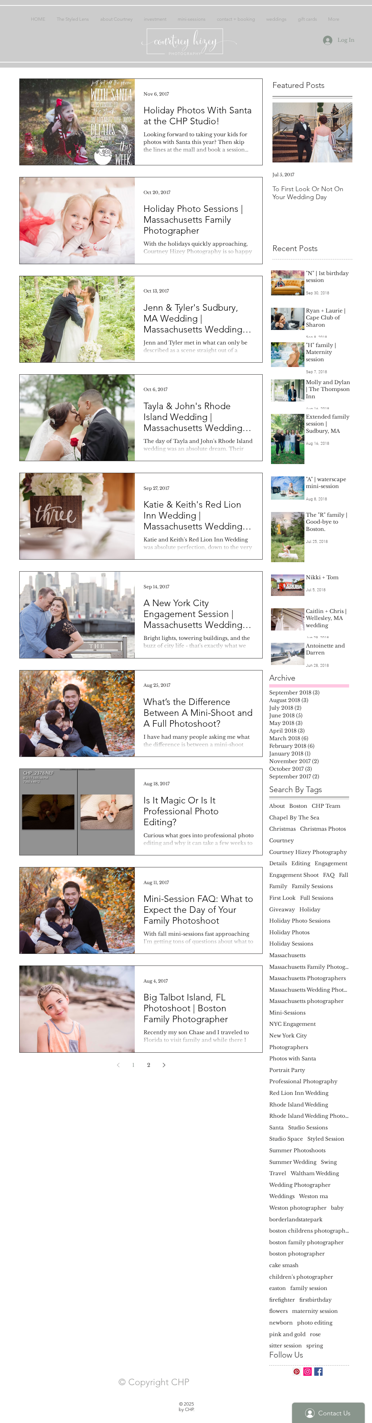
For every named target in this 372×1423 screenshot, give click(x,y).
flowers (278, 1311)
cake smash (284, 1265)
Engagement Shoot (294, 875)
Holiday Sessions (291, 943)
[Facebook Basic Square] (318, 1371)
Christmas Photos (323, 829)
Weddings (282, 1196)
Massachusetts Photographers (307, 978)
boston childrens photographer (309, 1231)
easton (277, 1288)
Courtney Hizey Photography (308, 852)
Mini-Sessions (287, 1012)
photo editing (314, 1322)
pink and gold (287, 1334)
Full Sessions (316, 898)
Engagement (331, 863)
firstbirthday (315, 1300)
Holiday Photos (289, 932)
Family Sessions (312, 886)
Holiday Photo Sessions (299, 921)
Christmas (282, 829)
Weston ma (313, 1196)
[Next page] (163, 1065)
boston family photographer (306, 1242)
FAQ (329, 875)
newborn (281, 1322)
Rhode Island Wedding (298, 1104)
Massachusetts (287, 955)
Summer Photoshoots (297, 1150)
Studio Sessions (308, 1127)
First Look (282, 898)
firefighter (282, 1300)
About (277, 806)
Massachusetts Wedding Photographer (309, 990)
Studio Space (286, 1139)
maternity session (315, 1311)
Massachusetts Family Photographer (309, 967)
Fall (343, 875)
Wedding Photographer (300, 1185)
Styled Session (325, 1139)
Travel (277, 1173)
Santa (276, 1127)
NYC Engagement (292, 1024)
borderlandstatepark (296, 1219)
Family (278, 886)
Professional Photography (303, 1081)
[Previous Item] (284, 132)
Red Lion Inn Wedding (298, 1093)
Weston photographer (298, 1208)
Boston (298, 806)
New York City (288, 1035)
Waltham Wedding (315, 1173)
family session (308, 1288)
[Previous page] (118, 1065)
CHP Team (326, 806)
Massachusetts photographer (306, 1001)
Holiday (309, 909)
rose (315, 1334)
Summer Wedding (292, 1162)
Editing (300, 863)
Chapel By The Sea (294, 817)
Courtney (281, 840)
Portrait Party (287, 1070)
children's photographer (301, 1277)
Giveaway (282, 909)
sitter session (285, 1345)
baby (337, 1208)
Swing (329, 1162)
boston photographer (297, 1253)
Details (278, 863)
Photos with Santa (292, 1058)
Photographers (288, 1047)
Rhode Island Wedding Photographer (309, 1116)
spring (314, 1345)
